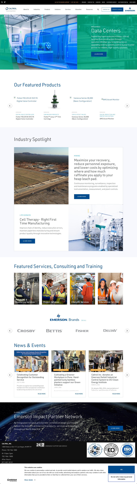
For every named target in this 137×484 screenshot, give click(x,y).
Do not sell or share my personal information (121, 478)
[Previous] (3, 42)
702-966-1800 (12, 450)
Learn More (81, 196)
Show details (28, 480)
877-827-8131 (7, 462)
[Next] (134, 42)
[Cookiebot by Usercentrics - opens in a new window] (12, 480)
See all (84, 320)
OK (121, 469)
